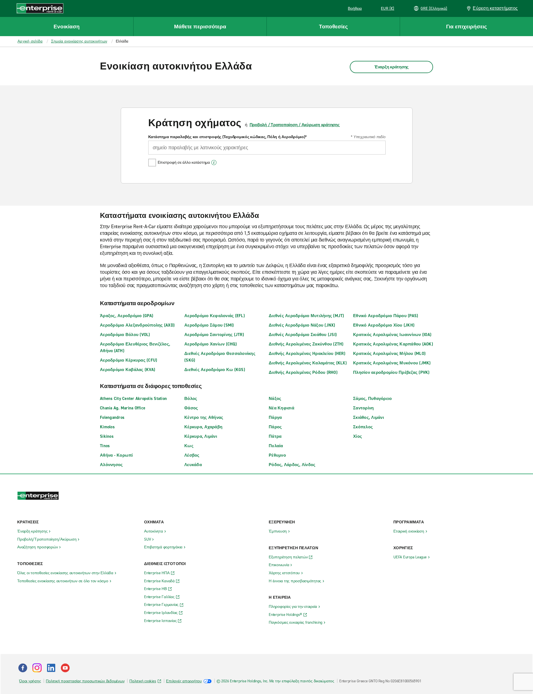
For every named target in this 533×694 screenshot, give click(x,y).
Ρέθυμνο (277, 455)
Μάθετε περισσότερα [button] (200, 26)
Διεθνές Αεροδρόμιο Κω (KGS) (214, 369)
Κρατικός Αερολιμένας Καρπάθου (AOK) (393, 344)
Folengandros (112, 417)
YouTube (65, 668)
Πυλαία (276, 446)
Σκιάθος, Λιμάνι (368, 417)
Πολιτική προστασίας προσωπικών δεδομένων (85, 681)
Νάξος (275, 398)
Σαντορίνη (363, 408)
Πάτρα (275, 436)
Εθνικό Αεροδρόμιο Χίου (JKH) (383, 325)
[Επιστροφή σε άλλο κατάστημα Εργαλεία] (214, 162)
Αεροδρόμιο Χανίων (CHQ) (210, 344)
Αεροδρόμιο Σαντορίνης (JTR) (214, 334)
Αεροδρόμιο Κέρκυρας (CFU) (128, 360)
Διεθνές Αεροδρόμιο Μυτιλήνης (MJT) (306, 316)
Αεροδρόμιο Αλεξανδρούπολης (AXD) (137, 325)
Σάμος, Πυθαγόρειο (372, 398)
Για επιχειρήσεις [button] (466, 26)
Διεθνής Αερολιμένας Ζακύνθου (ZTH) (306, 344)
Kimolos (107, 427)
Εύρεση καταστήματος (495, 8)
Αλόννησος (111, 464)
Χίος (357, 436)
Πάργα (275, 417)
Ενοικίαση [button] (67, 26)
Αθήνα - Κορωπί (116, 455)
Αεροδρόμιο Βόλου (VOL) (125, 334)
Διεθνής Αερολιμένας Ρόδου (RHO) (303, 372)
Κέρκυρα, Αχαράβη (203, 427)
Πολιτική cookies (142, 681)
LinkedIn (51, 668)
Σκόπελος (363, 427)
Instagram (37, 668)
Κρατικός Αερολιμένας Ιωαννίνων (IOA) (392, 334)
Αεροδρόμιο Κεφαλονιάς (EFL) (214, 316)
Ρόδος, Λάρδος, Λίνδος (292, 464)
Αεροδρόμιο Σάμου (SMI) (209, 325)
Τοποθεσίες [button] (333, 26)
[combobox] (267, 148)
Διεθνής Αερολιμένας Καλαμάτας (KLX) (308, 363)
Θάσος (191, 408)
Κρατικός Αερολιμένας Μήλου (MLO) (389, 353)
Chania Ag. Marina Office (122, 408)
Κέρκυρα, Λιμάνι (200, 436)
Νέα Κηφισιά (281, 408)
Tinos (105, 446)
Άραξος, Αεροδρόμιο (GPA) (126, 316)
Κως (188, 446)
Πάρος (275, 427)
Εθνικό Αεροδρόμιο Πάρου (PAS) (385, 316)
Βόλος (190, 398)
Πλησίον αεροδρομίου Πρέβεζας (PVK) (391, 372)
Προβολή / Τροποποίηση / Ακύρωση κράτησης (295, 125)
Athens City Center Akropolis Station (133, 398)
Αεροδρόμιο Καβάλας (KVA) (127, 369)
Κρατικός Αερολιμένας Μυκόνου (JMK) (392, 363)
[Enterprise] (40, 8)
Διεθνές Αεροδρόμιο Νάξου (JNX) (302, 325)
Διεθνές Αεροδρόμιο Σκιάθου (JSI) (303, 334)
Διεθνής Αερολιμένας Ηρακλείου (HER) (307, 353)
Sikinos (107, 436)
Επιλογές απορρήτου (184, 681)
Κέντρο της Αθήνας (203, 417)
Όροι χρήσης (30, 681)
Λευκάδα (193, 464)
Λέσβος (192, 455)
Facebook (23, 668)
